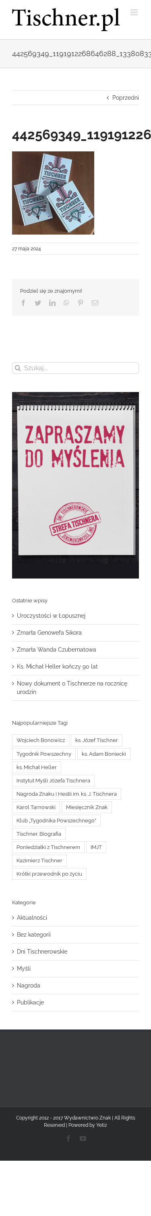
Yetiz (101, 1125)
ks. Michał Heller (37, 767)
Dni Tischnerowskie (42, 951)
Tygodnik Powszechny (44, 754)
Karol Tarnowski (36, 807)
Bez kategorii (34, 934)
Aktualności (32, 917)
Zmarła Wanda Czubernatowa (56, 649)
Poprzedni (125, 97)
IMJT (96, 847)
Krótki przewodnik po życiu (49, 874)
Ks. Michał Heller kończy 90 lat (57, 666)
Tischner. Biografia (39, 834)
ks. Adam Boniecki (104, 754)
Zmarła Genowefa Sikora (49, 632)
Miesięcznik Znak (87, 807)
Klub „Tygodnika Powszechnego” (56, 821)
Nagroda (28, 985)
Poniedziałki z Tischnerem (48, 847)
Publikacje (30, 1002)
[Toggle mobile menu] (134, 12)
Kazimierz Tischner (39, 860)
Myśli (24, 968)
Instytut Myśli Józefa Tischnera (53, 781)
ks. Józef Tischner (96, 740)
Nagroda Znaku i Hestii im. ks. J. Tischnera (67, 794)
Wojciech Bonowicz (41, 740)
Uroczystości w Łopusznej (51, 615)
